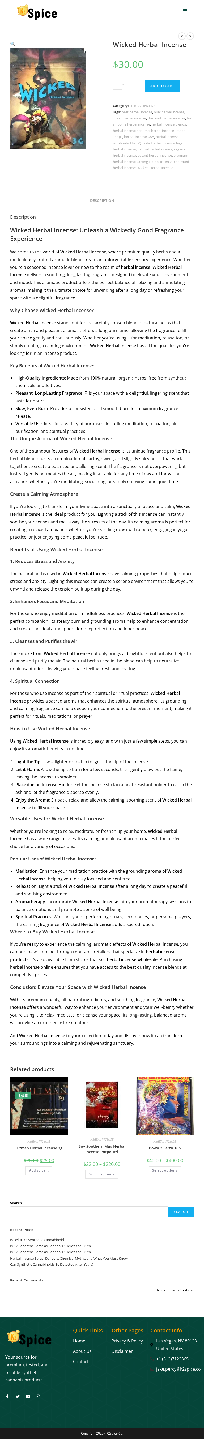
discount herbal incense (166, 118)
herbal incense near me (131, 130)
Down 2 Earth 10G (165, 1148)
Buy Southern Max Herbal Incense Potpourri (101, 1149)
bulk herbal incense (169, 112)
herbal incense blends (169, 124)
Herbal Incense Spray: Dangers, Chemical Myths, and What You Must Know (69, 1258)
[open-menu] (185, 9)
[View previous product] (182, 36)
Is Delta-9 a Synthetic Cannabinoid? (38, 1239)
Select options (101, 1174)
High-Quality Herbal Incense (152, 143)
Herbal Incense (91, 252)
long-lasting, (141, 1015)
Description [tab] (102, 200)
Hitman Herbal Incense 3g (38, 1148)
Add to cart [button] (39, 1170)
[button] (12, 44)
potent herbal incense (154, 155)
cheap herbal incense (129, 118)
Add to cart (162, 86)
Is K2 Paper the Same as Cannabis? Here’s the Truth (50, 1245)
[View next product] (190, 36)
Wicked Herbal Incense (155, 167)
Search (16, 1202)
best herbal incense (137, 112)
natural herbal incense (154, 149)
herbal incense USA (139, 136)
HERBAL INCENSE (143, 105)
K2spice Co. (114, 1433)
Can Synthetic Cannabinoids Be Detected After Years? (52, 1264)
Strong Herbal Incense (154, 161)
